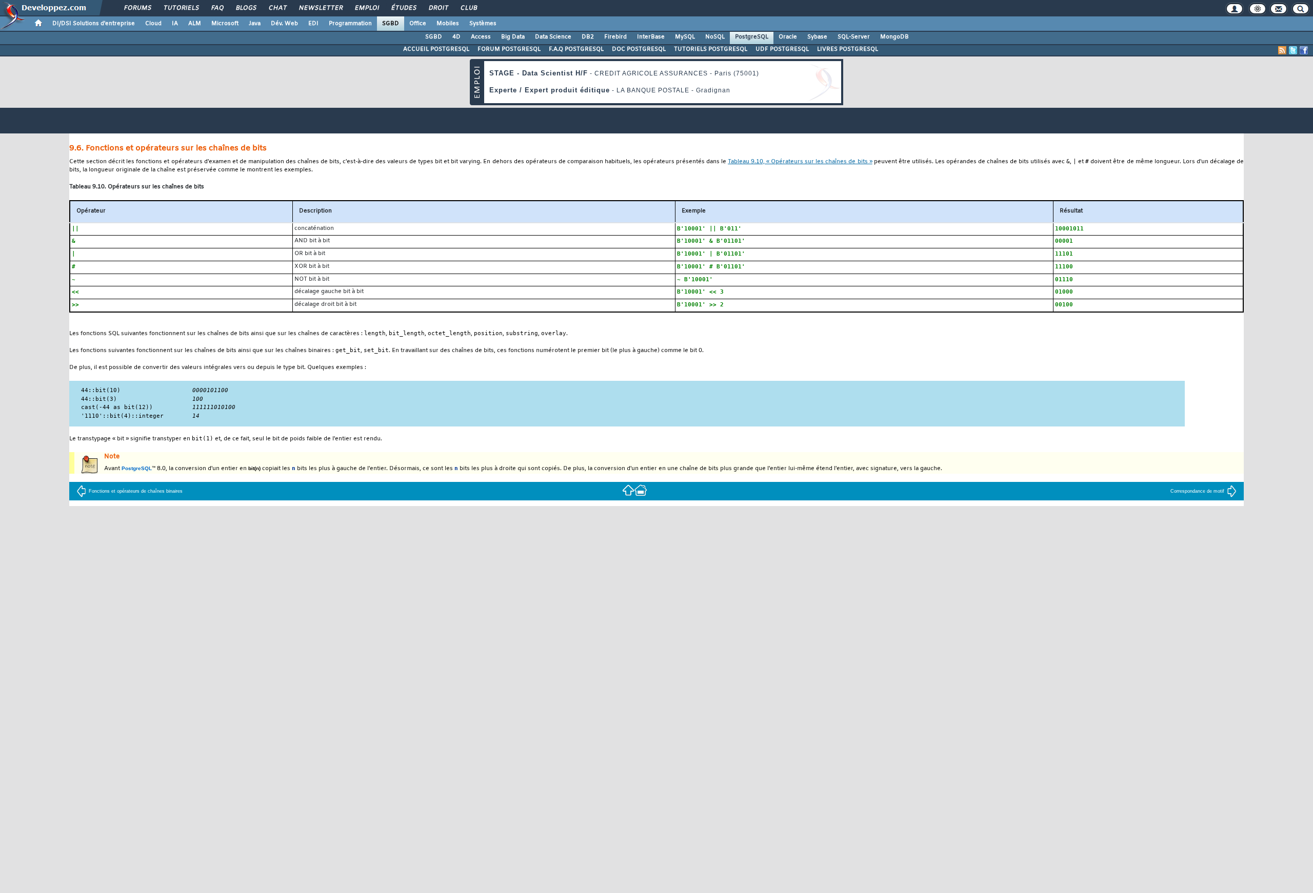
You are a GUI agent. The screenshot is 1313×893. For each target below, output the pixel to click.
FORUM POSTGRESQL (509, 49)
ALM (194, 23)
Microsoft (224, 23)
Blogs (245, 8)
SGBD (390, 23)
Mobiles (447, 23)
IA (175, 23)
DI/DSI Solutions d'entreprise (93, 23)
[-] (640, 490)
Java (255, 23)
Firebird (615, 37)
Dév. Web (284, 23)
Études (403, 8)
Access (481, 37)
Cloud (153, 23)
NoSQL (715, 37)
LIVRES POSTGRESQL (847, 49)
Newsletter (320, 8)
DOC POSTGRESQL (639, 49)
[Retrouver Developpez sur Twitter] (1293, 50)
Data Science (553, 37)
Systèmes (482, 23)
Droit (438, 8)
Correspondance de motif (1197, 491)
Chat (277, 8)
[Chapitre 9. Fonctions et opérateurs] (628, 490)
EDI (313, 23)
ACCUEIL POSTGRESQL (436, 49)
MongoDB (894, 37)
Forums (137, 8)
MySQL (685, 37)
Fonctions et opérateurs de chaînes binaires (136, 491)
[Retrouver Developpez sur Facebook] (1304, 50)
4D (456, 37)
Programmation (350, 23)
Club (468, 8)
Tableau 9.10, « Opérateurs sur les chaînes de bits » (800, 162)
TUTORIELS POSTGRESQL (710, 49)
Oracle (788, 37)
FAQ (217, 8)
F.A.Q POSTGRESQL (576, 49)
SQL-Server (854, 37)
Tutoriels (181, 8)
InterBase (651, 37)
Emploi (366, 8)
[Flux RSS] (1282, 50)
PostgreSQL (751, 37)
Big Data (513, 37)
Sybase (817, 37)
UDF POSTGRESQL (782, 49)
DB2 (588, 37)
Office (417, 23)
